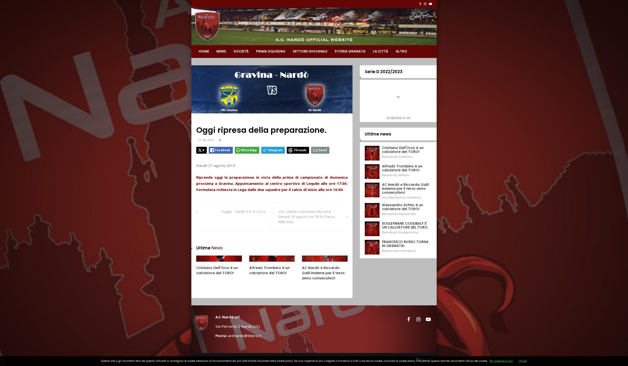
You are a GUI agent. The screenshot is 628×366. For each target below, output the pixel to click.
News (221, 51)
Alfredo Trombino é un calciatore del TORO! (269, 270)
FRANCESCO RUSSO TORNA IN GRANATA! (405, 243)
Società (241, 51)
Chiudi (523, 361)
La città (380, 51)
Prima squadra (270, 51)
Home (204, 51)
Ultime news (378, 134)
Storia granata (350, 51)
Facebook (222, 150)
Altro (401, 51)
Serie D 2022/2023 (384, 72)
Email (322, 150)
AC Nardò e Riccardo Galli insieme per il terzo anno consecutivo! (323, 273)
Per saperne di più (501, 361)
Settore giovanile (310, 51)
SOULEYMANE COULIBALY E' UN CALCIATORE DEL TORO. (405, 225)
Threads (300, 150)
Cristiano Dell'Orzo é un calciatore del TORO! (217, 270)
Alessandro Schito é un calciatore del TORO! (402, 207)
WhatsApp (249, 150)
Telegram (274, 150)
